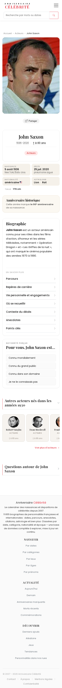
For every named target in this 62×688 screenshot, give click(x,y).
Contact (11, 679)
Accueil (7, 33)
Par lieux (31, 558)
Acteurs (19, 33)
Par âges (31, 565)
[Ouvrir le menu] (56, 5)
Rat (44, 182)
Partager (33, 121)
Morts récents (31, 608)
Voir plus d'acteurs (45, 447)
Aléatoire (31, 638)
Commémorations (31, 615)
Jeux (31, 645)
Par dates (31, 545)
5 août (9, 169)
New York (9, 172)
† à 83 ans (39, 143)
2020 (26, 143)
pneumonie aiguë (43, 172)
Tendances (31, 651)
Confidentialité (31, 684)
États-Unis (20, 172)
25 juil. (38, 169)
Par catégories (31, 552)
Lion (37, 182)
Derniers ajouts (31, 631)
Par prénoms (31, 572)
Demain (31, 595)
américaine (12, 182)
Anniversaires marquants (31, 602)
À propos (25, 679)
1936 (19, 143)
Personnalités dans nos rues (31, 658)
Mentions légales (44, 679)
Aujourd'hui (31, 588)
